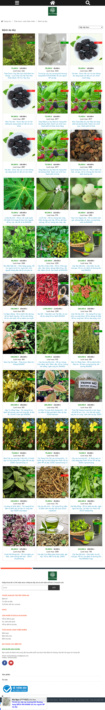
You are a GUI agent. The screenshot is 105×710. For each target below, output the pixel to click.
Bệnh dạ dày (42, 21)
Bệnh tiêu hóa (7, 636)
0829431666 (12, 658)
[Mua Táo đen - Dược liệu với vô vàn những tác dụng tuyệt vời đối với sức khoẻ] (19, 104)
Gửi (54, 588)
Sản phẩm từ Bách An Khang (14, 615)
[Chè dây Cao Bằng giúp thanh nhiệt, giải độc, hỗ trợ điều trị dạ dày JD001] (52, 537)
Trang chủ (7, 21)
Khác (4, 610)
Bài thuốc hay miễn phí (11, 644)
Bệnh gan (5, 633)
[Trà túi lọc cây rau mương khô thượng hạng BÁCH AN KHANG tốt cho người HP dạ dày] (52, 56)
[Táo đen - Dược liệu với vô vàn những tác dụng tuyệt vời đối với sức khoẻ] (19, 152)
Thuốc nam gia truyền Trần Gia (15, 595)
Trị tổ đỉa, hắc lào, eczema (11, 604)
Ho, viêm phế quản (8, 622)
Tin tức (5, 680)
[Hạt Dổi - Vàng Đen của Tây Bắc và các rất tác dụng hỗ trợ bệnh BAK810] (52, 296)
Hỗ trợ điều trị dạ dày (9, 624)
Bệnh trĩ (4, 599)
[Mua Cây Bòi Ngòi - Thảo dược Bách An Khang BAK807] (19, 344)
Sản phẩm (6, 674)
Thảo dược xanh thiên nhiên (24, 21)
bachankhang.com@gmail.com (17, 656)
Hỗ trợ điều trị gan (8, 619)
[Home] (52, 11)
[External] (51, 689)
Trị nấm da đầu (7, 601)
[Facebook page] (4, 662)
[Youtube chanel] (11, 662)
